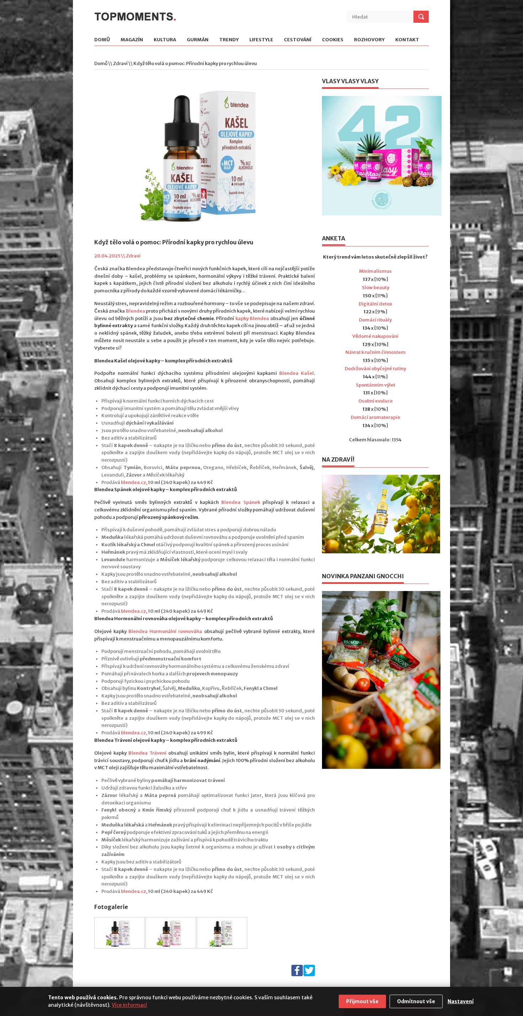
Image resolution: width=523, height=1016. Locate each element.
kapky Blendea (252, 318)
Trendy (229, 40)
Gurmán (197, 40)
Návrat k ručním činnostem (375, 352)
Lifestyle (261, 40)
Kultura (165, 40)
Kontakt (407, 40)
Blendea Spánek (240, 502)
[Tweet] (309, 975)
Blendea (135, 311)
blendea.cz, (134, 482)
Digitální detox (375, 304)
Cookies (332, 40)
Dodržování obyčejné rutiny (375, 369)
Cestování (297, 40)
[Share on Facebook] (297, 975)
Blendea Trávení (147, 753)
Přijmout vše (362, 1001)
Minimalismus (375, 271)
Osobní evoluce (375, 401)
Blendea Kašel (296, 373)
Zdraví (120, 63)
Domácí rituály (375, 320)
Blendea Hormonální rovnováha (165, 631)
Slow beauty (375, 287)
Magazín (132, 40)
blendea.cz (133, 611)
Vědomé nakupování (375, 336)
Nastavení (461, 1001)
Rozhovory (369, 40)
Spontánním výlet (375, 385)
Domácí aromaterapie (375, 417)
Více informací (129, 1005)
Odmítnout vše (416, 1001)
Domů (102, 40)
